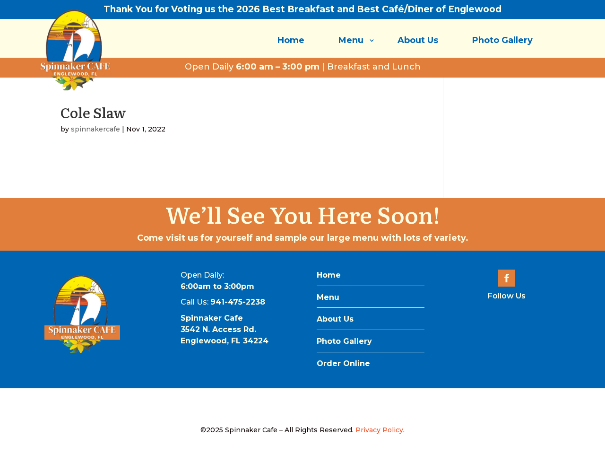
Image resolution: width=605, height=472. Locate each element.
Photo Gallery (502, 40)
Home (290, 40)
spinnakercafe (95, 129)
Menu (350, 40)
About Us (418, 40)
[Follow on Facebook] (506, 278)
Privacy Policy (379, 430)
